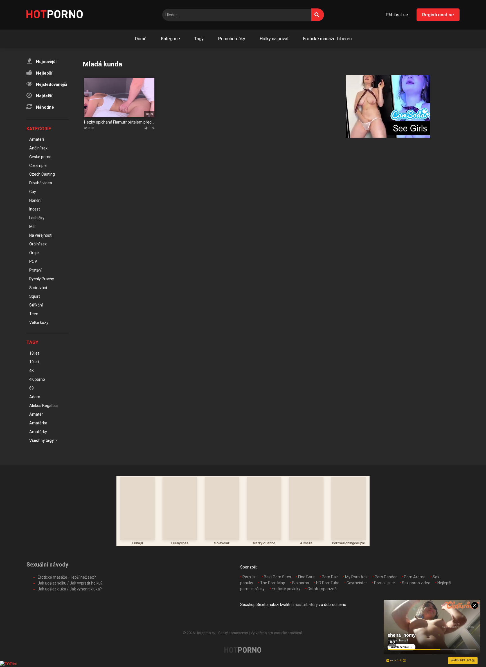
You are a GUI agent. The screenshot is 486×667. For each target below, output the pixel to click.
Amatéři (36, 139)
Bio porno (300, 583)
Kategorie (170, 38)
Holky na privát (274, 38)
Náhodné (44, 107)
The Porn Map (272, 583)
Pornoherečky (231, 38)
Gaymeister (356, 583)
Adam (34, 397)
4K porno (37, 379)
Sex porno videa (416, 583)
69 (31, 388)
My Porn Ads (356, 577)
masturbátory (305, 604)
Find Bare (306, 577)
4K (31, 370)
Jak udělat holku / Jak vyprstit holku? (70, 583)
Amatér (36, 414)
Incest (34, 209)
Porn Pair (330, 577)
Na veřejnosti (40, 235)
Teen (33, 314)
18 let (34, 353)
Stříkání (36, 305)
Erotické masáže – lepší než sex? (67, 577)
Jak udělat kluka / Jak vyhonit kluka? (70, 589)
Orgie (34, 252)
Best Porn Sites (277, 577)
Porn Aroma (415, 577)
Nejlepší (43, 73)
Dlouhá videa (40, 183)
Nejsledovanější (51, 84)
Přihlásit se (397, 14)
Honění (35, 200)
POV (33, 261)
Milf (32, 226)
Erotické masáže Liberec (327, 38)
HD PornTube (327, 583)
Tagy (199, 38)
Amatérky (38, 431)
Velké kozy (38, 322)
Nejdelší (43, 96)
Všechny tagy (42, 440)
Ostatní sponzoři (322, 589)
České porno (40, 157)
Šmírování (38, 287)
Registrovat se (438, 14)
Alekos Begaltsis (43, 405)
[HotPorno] (54, 15)
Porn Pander (386, 577)
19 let (34, 362)
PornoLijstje (384, 583)
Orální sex (38, 244)
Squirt (34, 296)
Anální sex (38, 148)
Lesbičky (36, 218)
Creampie (38, 165)
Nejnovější (46, 61)
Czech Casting (42, 174)
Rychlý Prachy (41, 279)
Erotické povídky (286, 589)
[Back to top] (467, 650)
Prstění (35, 270)
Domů (141, 38)
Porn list (249, 577)
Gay (32, 191)
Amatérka (38, 423)
